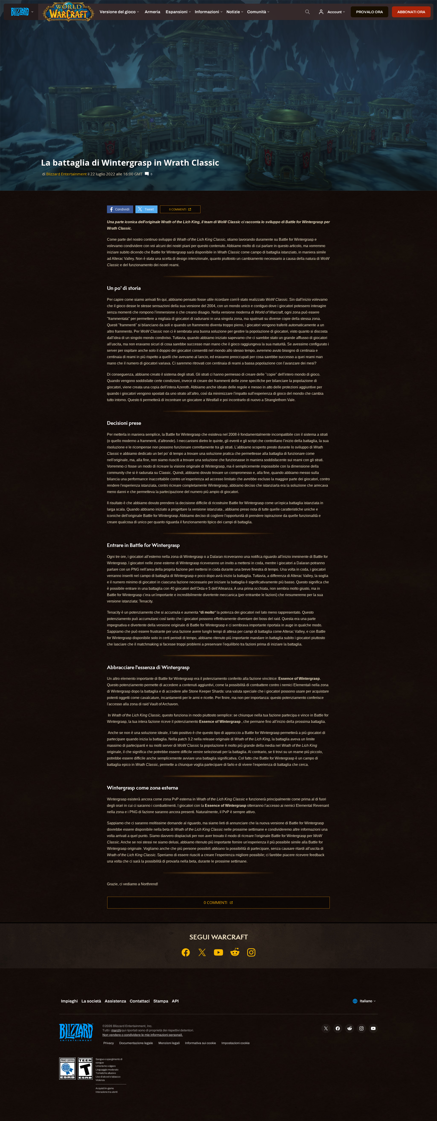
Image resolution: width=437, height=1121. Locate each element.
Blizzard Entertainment (66, 174)
